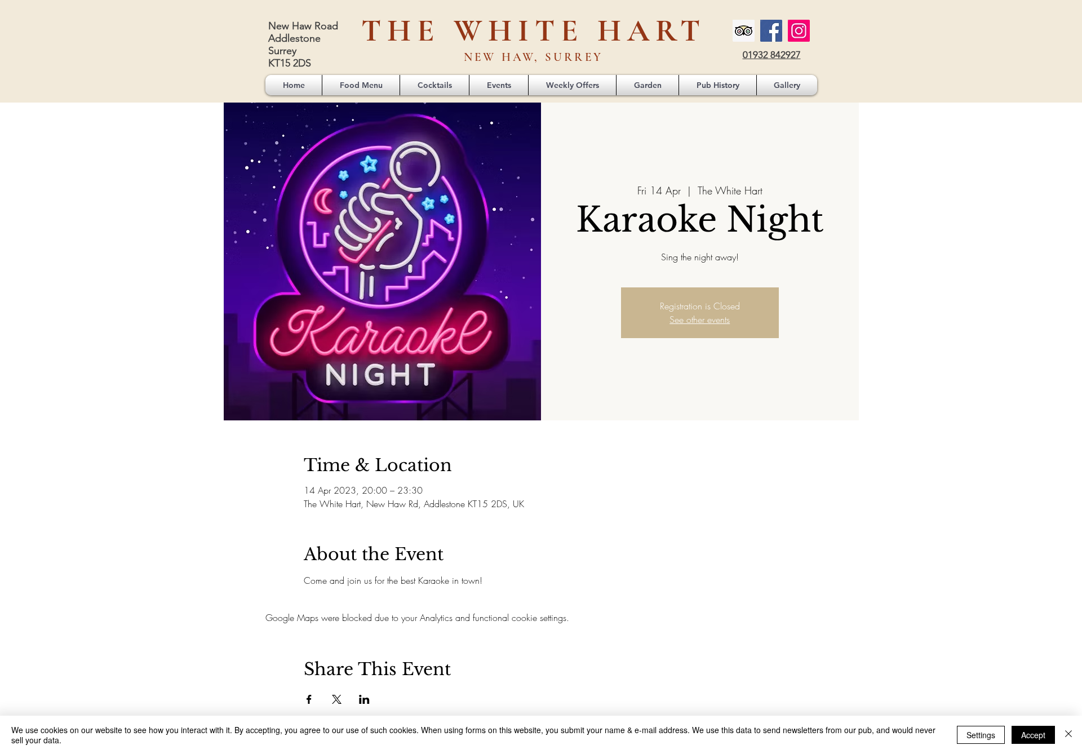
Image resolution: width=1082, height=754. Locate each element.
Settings (980, 734)
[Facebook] (771, 31)
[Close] (1068, 735)
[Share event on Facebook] (309, 699)
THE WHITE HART (533, 31)
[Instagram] (799, 31)
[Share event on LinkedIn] (364, 699)
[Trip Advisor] (744, 31)
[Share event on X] (336, 699)
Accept (1033, 734)
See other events (699, 319)
